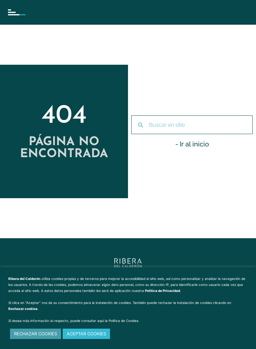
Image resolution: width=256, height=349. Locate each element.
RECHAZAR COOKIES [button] (35, 333)
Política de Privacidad (162, 291)
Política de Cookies (123, 321)
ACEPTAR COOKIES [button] (86, 333)
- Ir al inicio (192, 144)
